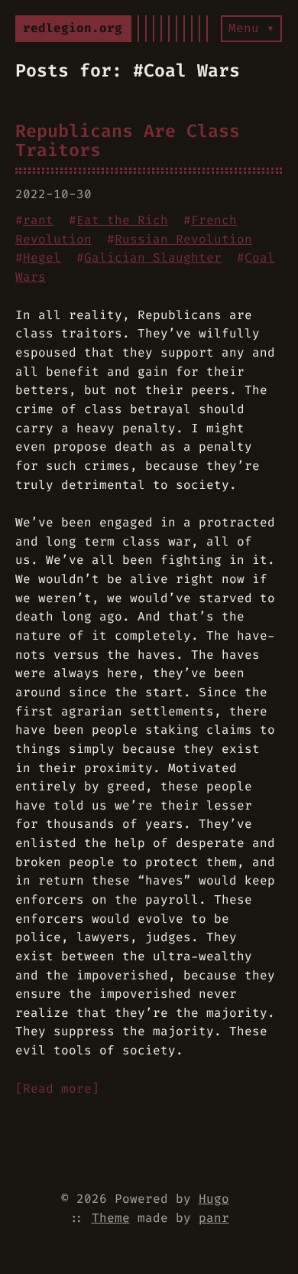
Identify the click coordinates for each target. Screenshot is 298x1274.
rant (38, 220)
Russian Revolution (183, 239)
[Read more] (57, 1088)
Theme (111, 1218)
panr (214, 1218)
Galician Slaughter (153, 257)
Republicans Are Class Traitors (127, 140)
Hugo (214, 1199)
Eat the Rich (122, 220)
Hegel (42, 257)
